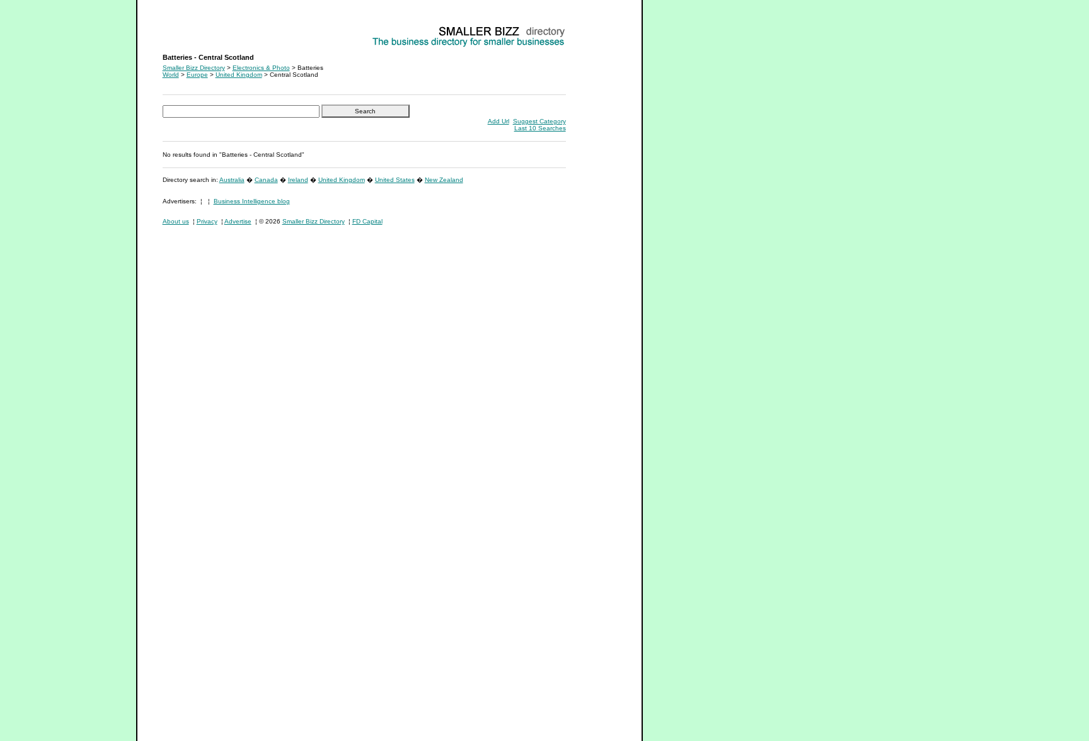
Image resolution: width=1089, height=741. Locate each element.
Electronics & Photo (261, 67)
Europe (197, 74)
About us (176, 221)
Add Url (498, 121)
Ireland (298, 179)
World (171, 74)
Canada (266, 179)
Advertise (237, 221)
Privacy (207, 221)
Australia (232, 179)
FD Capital (367, 221)
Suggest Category (539, 121)
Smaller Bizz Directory (194, 67)
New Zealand (444, 179)
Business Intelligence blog (252, 201)
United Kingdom (239, 74)
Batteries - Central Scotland (203, 28)
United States (395, 179)
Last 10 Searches (540, 128)
